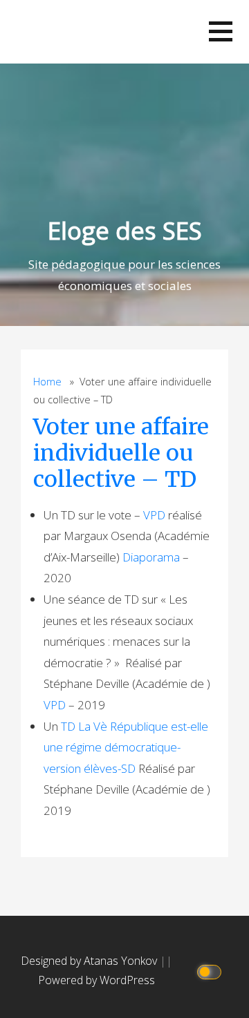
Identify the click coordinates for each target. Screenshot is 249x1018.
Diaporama (151, 557)
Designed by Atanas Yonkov (90, 960)
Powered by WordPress (96, 980)
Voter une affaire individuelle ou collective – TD (121, 453)
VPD (154, 515)
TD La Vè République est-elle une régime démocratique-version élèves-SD (126, 747)
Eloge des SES (125, 230)
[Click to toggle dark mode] (211, 970)
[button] (220, 31)
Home (47, 381)
